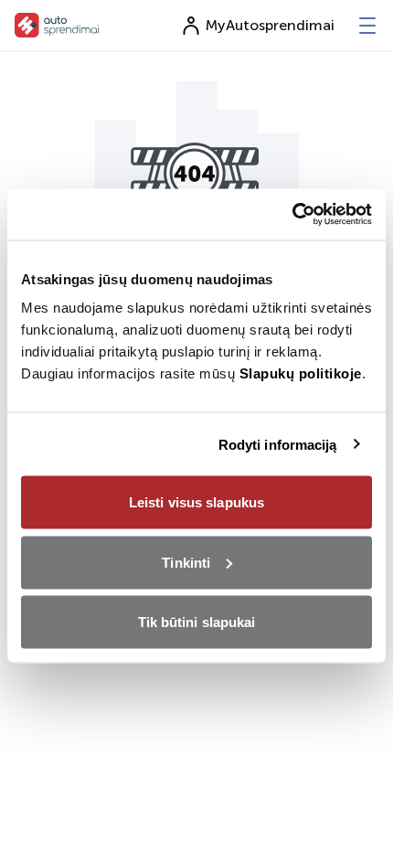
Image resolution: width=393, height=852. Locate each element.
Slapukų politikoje (300, 373)
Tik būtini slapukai (197, 622)
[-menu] (367, 26)
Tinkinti (186, 562)
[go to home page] (57, 25)
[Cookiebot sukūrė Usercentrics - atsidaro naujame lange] (292, 215)
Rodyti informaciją (277, 444)
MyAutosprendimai (270, 25)
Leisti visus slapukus (196, 502)
